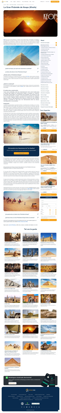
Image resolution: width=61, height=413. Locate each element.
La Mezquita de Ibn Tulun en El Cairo (46, 79)
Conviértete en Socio (20, 396)
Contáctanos (48, 394)
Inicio (11, 1)
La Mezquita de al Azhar (44, 78)
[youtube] (26, 407)
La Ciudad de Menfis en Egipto (45, 58)
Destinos (18, 1)
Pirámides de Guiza (53, 168)
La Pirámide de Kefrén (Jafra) (45, 49)
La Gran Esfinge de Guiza (44, 50)
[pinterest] (31, 407)
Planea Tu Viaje (21, 153)
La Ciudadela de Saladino (44, 69)
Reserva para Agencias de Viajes (29, 396)
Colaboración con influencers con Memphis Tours (26, 399)
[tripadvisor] (39, 407)
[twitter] (24, 407)
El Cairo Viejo (43, 66)
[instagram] (34, 407)
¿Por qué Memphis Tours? (22, 394)
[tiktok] (29, 407)
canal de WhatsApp (12, 224)
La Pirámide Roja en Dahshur (45, 76)
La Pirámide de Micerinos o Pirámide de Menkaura (48, 47)
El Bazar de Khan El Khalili (44, 63)
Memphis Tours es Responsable (48, 396)
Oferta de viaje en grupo (38, 399)
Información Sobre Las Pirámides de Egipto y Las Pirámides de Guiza (48, 52)
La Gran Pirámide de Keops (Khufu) (46, 55)
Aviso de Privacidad (14, 394)
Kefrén (22, 86)
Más (33, 1)
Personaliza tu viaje (55, 1)
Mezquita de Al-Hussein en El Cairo (46, 81)
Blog (30, 1)
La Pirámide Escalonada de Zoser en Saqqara (47, 54)
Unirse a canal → (12, 383)
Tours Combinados (25, 1)
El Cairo (28, 76)
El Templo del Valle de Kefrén (45, 64)
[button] (43, 1)
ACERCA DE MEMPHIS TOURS (39, 394)
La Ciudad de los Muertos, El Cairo (46, 72)
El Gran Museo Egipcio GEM (45, 70)
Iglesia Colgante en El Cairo (45, 61)
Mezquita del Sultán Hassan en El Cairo (46, 82)
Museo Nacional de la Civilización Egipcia (46, 73)
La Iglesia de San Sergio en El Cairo (46, 75)
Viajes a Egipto (30, 188)
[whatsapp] (36, 407)
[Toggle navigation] (9, 1)
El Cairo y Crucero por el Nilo (22, 221)
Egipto (14, 1)
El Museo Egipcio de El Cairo (45, 46)
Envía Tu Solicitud (38, 396)
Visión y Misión (30, 394)
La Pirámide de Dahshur (44, 67)
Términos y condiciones (11, 396)
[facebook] (21, 407)
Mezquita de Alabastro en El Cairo (46, 60)
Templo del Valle (48, 169)
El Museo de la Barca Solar (45, 57)
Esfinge (42, 169)
